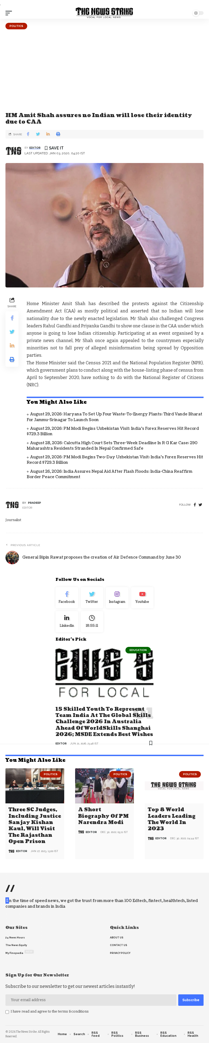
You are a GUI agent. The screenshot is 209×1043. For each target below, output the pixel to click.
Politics (16, 25)
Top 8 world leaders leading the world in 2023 (171, 819)
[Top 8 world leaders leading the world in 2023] (174, 786)
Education (138, 650)
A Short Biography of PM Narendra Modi (103, 816)
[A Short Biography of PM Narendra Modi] (104, 786)
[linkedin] (66, 622)
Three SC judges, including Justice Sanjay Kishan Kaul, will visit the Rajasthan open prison (34, 825)
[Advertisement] (104, 70)
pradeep (34, 502)
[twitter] (200, 505)
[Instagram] (117, 598)
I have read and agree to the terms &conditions (50, 1011)
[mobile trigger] (10, 13)
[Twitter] (92, 598)
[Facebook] (194, 505)
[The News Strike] (104, 13)
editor (35, 147)
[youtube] (142, 598)
